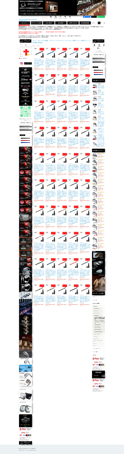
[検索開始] (99, 23)
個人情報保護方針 (33, 448)
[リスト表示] (101, 23)
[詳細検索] (96, 23)
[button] (98, 83)
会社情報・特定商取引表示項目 (24, 448)
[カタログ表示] (104, 23)
